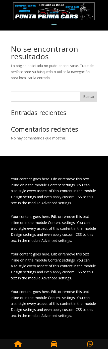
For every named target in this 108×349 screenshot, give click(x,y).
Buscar (88, 96)
